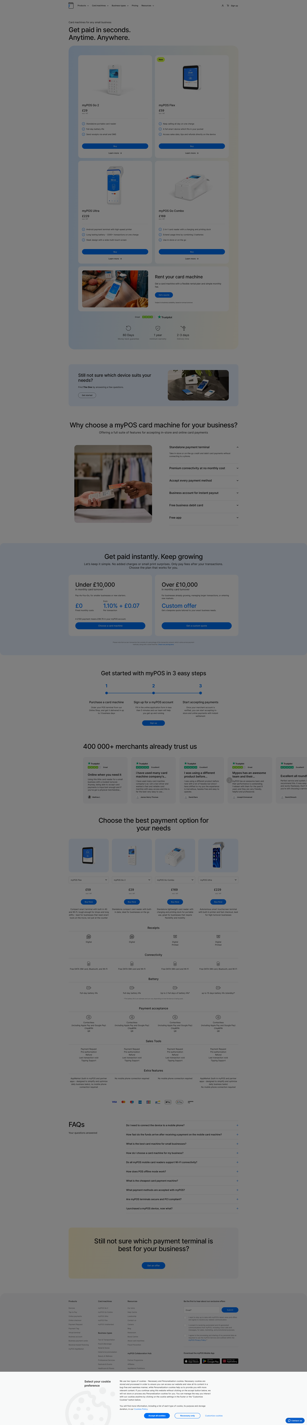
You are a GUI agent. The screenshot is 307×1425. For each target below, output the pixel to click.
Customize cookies (214, 1415)
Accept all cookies (156, 1415)
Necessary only (187, 1415)
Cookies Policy (141, 1409)
